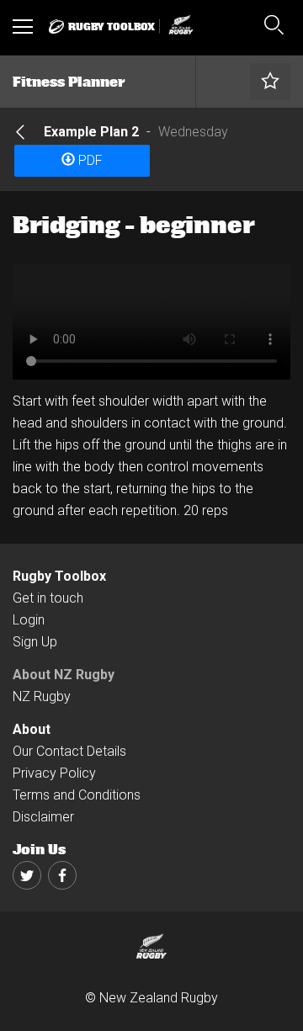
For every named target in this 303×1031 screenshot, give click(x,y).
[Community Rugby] (178, 26)
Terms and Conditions (77, 795)
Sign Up (35, 642)
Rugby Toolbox (59, 576)
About (31, 729)
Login (29, 620)
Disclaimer (43, 817)
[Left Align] (270, 82)
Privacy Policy (54, 773)
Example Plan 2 (91, 132)
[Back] (20, 131)
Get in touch (48, 598)
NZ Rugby (42, 696)
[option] (151, 321)
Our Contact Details (69, 751)
